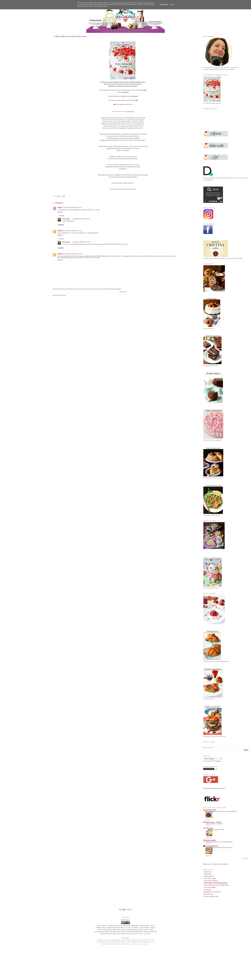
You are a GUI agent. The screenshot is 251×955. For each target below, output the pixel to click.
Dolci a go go (209, 828)
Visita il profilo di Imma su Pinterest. (214, 788)
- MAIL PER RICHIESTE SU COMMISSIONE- (216, 885)
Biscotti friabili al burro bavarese (222, 847)
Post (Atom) (62, 295)
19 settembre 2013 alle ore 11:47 (72, 207)
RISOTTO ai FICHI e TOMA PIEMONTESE (225, 811)
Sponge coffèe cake (219, 829)
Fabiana (59, 207)
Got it (172, 4)
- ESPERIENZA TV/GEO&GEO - (212, 892)
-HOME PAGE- (207, 872)
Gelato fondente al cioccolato (213, 823)
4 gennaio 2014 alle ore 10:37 (81, 219)
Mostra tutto (245, 858)
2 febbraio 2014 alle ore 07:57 (82, 242)
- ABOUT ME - (207, 874)
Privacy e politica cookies (211, 896)
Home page (122, 291)
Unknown (60, 254)
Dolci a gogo (66, 219)
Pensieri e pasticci (210, 840)
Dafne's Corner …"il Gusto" (213, 822)
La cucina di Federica (211, 846)
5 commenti (57, 196)
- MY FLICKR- (207, 889)
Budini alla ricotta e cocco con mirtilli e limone (219, 842)
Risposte (61, 215)
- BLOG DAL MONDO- (209, 887)
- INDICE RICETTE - (209, 876)
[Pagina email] (63, 196)
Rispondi (60, 212)
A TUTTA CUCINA (210, 810)
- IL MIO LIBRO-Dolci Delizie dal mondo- (70, 36)
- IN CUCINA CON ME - (210, 878)
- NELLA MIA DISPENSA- (210, 881)
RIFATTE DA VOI (208, 894)
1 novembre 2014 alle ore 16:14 (73, 254)
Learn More (164, 4)
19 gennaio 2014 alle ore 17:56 (73, 230)
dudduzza (60, 230)
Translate (218, 761)
